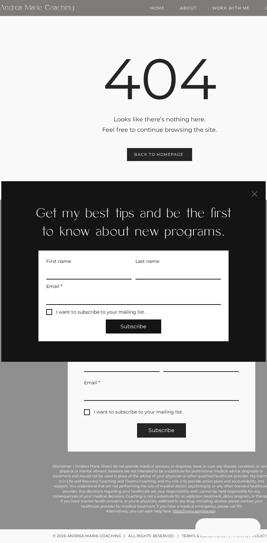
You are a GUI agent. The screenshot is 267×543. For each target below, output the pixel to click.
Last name (147, 261)
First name (58, 261)
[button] (254, 194)
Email (54, 286)
